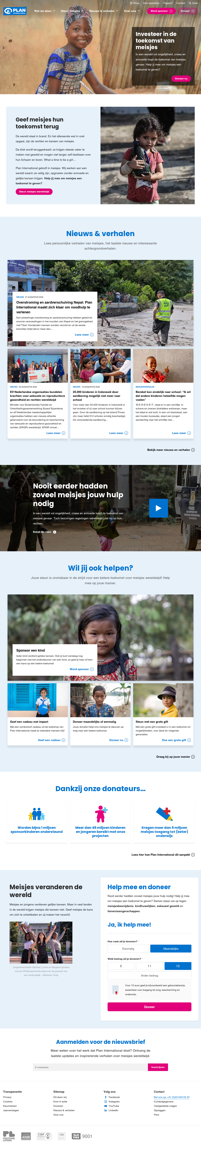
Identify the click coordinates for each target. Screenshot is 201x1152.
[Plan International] (15, 11)
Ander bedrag (149, 975)
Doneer (149, 1007)
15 (178, 966)
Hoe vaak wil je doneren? (122, 941)
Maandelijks (170, 948)
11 (149, 966)
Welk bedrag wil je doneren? (124, 958)
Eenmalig (128, 948)
